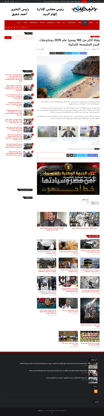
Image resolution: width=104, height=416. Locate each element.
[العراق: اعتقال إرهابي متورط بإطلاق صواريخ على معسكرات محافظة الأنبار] (46, 263)
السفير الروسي (90, 148)
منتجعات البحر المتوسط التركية (74, 148)
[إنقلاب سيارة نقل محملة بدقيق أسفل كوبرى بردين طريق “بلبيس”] (90, 244)
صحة (64, 22)
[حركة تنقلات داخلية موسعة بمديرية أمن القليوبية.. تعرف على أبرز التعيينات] (28, 105)
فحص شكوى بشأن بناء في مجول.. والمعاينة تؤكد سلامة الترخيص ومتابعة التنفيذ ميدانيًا (13, 128)
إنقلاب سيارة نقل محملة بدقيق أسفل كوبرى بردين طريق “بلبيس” (90, 251)
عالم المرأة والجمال (33, 22)
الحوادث (88, 33)
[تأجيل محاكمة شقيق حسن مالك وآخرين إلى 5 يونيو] (68, 303)
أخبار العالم (97, 36)
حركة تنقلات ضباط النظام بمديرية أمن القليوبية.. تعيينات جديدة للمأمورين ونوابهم (13, 96)
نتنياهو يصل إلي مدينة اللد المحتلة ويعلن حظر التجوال (69, 271)
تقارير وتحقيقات (71, 22)
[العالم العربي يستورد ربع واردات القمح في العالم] (68, 244)
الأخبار (92, 33)
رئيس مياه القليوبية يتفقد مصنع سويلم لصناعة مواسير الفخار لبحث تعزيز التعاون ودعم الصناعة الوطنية (13, 145)
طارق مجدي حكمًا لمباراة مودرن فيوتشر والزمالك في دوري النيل (90, 344)
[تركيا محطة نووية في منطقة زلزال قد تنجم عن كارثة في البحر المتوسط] (68, 131)
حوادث (85, 22)
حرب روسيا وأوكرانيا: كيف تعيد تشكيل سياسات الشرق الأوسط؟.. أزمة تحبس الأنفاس (90, 139)
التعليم (58, 22)
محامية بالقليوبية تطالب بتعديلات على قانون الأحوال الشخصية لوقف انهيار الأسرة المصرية (47, 311)
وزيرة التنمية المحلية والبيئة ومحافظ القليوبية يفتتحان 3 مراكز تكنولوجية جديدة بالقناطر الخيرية (14, 153)
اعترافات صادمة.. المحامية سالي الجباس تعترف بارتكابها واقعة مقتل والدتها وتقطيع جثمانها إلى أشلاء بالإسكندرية (79, 179)
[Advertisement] (18, 54)
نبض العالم (94, 49)
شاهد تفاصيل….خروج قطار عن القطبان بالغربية (90, 325)
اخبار (97, 22)
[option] (68, 178)
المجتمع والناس (50, 22)
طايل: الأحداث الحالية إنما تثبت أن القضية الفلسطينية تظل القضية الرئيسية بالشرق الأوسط (69, 289)
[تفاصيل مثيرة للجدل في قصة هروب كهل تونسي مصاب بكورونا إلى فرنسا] (90, 282)
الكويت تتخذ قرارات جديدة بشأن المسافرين (70, 344)
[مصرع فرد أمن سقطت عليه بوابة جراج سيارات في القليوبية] (46, 244)
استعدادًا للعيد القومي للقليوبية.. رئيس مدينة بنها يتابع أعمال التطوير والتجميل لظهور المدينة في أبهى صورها (13, 112)
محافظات (91, 22)
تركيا (85, 148)
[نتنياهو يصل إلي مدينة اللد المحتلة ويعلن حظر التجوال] (68, 263)
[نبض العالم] (84, 9)
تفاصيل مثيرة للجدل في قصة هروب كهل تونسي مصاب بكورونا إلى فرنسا (90, 291)
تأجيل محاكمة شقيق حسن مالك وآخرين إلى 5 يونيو (70, 311)
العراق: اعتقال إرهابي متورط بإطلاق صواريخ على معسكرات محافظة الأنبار (47, 271)
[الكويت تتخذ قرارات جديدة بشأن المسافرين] (68, 336)
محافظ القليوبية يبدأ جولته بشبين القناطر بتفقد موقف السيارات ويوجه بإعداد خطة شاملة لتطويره (13, 121)
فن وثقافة (42, 22)
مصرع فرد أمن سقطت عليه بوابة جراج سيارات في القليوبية (47, 252)
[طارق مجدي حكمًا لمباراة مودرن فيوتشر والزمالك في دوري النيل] (90, 336)
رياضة (80, 22)
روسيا (82, 148)
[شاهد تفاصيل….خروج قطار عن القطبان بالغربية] (90, 310)
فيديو (19, 22)
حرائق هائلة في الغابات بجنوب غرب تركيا (47, 138)
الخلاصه (97, 402)
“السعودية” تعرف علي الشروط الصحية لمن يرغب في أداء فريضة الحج (90, 271)
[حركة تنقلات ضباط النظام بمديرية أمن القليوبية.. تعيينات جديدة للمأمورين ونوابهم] (28, 97)
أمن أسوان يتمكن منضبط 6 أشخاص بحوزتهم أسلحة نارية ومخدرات (47, 292)
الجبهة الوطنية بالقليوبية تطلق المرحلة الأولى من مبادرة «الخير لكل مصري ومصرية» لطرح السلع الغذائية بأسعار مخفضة (54, 1)
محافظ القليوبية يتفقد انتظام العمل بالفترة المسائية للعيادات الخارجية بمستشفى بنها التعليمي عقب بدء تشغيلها (13, 137)
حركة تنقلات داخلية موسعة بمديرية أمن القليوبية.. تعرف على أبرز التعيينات (14, 104)
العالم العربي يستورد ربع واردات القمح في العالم (68, 252)
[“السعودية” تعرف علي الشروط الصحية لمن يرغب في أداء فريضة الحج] (90, 263)
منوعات (25, 22)
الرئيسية (96, 33)
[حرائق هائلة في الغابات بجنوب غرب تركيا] (47, 131)
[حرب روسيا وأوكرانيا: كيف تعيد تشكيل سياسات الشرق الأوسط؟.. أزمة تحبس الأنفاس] (90, 131)
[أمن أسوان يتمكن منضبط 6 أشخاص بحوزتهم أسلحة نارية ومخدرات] (46, 283)
